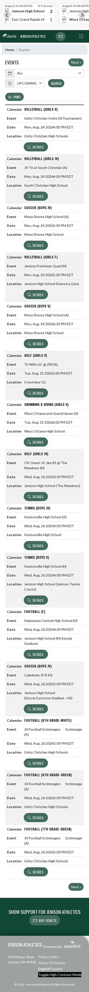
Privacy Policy (48, 957)
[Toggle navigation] (81, 36)
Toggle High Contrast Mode (59, 975)
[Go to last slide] (6, 15)
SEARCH (56, 83)
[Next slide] (82, 15)
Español (56, 969)
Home (9, 50)
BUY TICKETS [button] (47, 920)
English (44, 969)
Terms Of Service (51, 963)
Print (17, 96)
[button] (61, 36)
